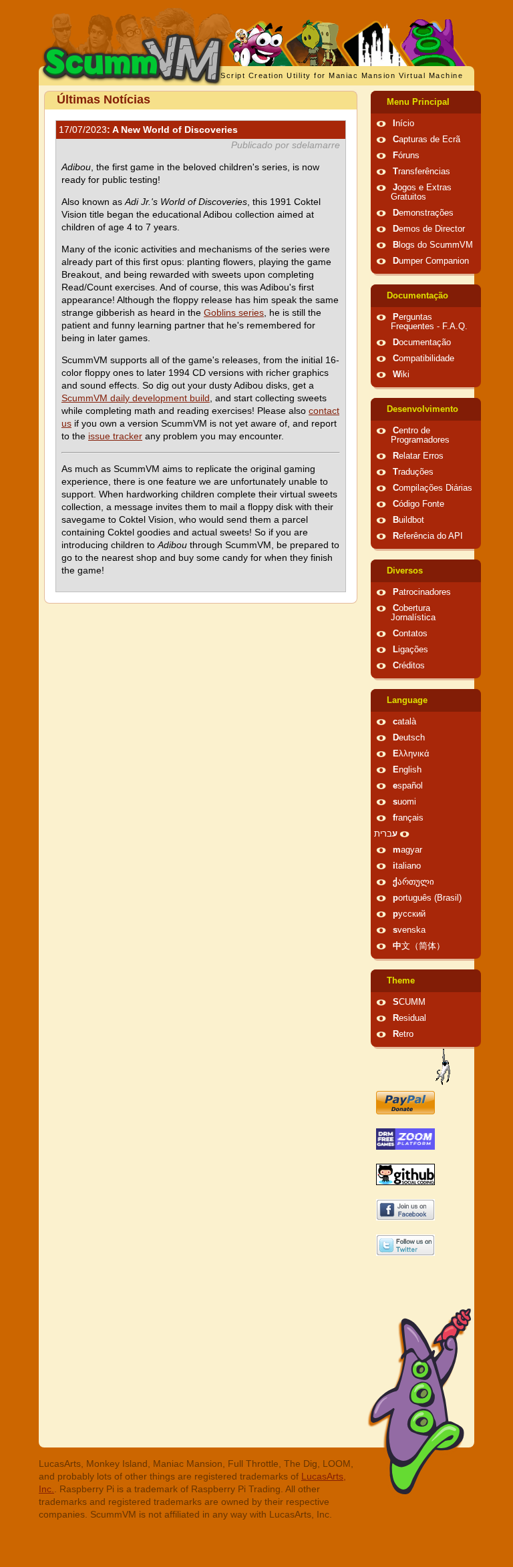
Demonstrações (423, 213)
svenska (409, 930)
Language (407, 700)
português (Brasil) (427, 898)
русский (409, 914)
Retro (403, 1034)
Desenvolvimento (422, 409)
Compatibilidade (423, 358)
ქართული (413, 882)
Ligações (410, 649)
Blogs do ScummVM (433, 245)
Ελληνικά (411, 753)
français (408, 818)
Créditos (409, 665)
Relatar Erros (418, 456)
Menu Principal (418, 102)
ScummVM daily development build (135, 398)
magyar (407, 850)
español (408, 786)
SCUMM (409, 1002)
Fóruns (406, 155)
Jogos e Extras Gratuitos (421, 192)
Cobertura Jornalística (413, 613)
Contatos (410, 633)
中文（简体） (419, 946)
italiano (407, 866)
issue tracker (115, 436)
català (404, 721)
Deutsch (409, 737)
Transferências (421, 171)
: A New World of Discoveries (148, 129)
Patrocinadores (422, 592)
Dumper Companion (431, 261)
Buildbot (408, 520)
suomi (404, 802)
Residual (409, 1018)
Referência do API (428, 536)
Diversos (405, 571)
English (407, 769)
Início (403, 123)
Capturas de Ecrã (426, 139)
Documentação (417, 295)
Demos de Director (429, 229)
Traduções (413, 472)
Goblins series (234, 312)
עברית (385, 834)
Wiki (401, 374)
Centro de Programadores (420, 435)
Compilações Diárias (432, 488)
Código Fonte (418, 504)
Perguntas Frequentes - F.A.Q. (429, 321)
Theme (401, 980)
